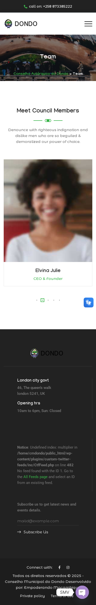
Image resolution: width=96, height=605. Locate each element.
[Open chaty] (82, 592)
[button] (36, 300)
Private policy (32, 596)
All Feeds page (35, 477)
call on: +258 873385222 (50, 6)
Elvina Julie (48, 271)
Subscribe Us (35, 532)
